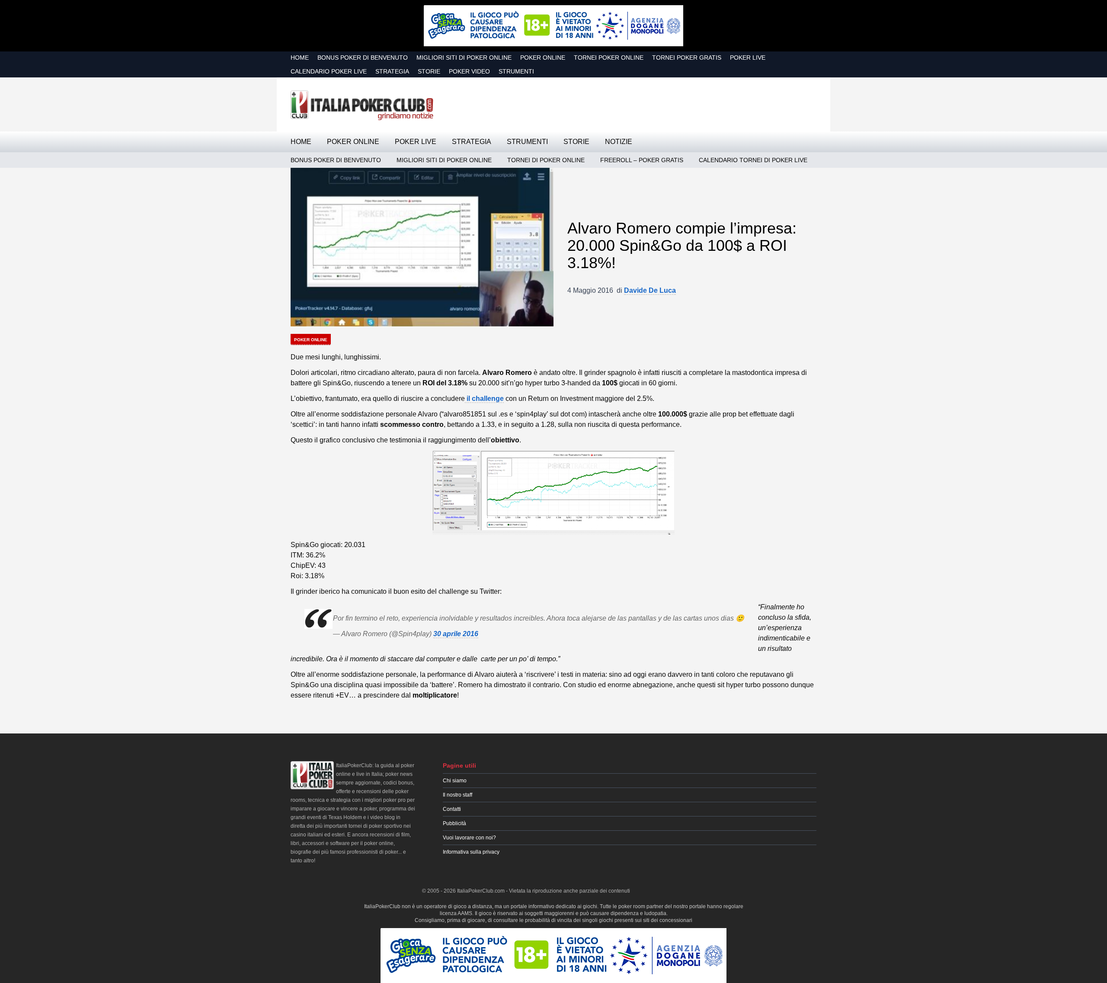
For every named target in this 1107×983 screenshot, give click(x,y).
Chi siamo (455, 781)
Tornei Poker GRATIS (686, 57)
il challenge (484, 398)
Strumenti (516, 71)
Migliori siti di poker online (464, 57)
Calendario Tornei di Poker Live (753, 160)
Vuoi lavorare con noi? (469, 838)
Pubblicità (454, 823)
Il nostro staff (457, 795)
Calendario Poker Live (329, 71)
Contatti (452, 809)
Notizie (618, 141)
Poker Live (747, 57)
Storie (429, 71)
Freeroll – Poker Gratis (641, 160)
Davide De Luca (650, 290)
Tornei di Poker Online (546, 160)
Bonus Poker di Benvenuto (362, 57)
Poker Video (469, 71)
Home (300, 57)
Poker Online (542, 57)
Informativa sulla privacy (471, 852)
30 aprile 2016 (455, 633)
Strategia (392, 71)
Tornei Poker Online (608, 57)
